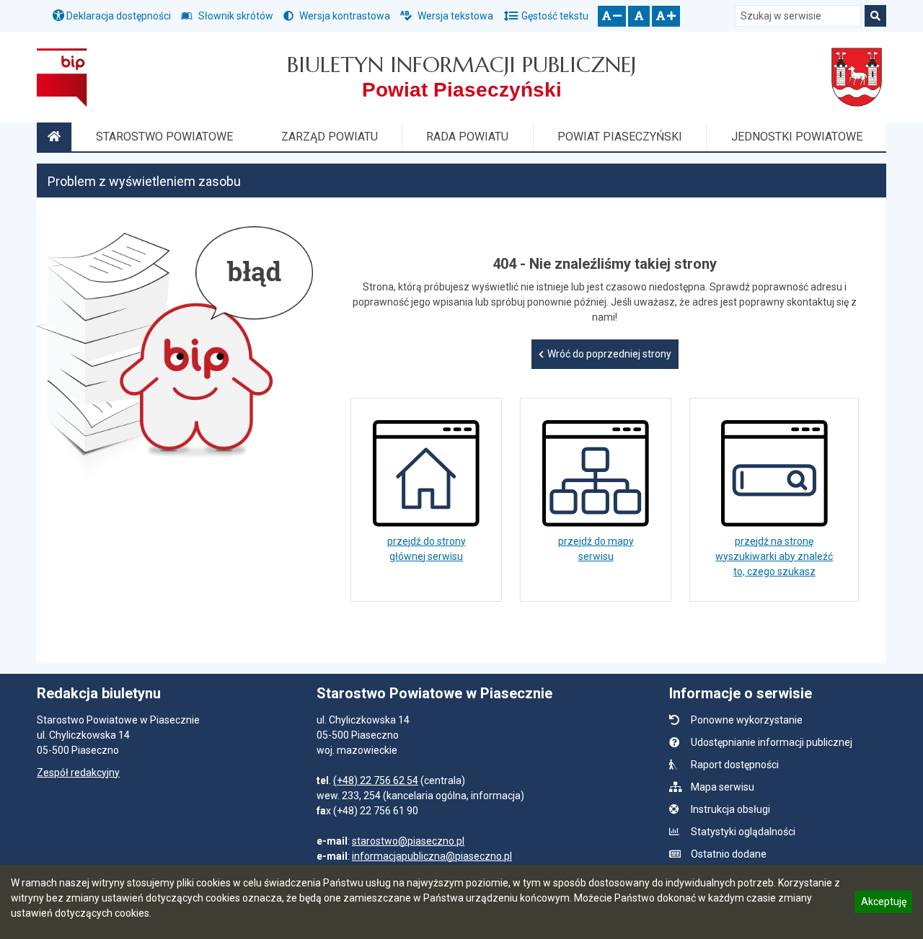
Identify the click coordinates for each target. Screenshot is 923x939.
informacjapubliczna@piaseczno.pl (432, 856)
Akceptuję (883, 904)
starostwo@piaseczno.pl (408, 841)
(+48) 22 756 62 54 (375, 780)
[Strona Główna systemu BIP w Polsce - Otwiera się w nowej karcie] (62, 77)
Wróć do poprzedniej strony (609, 354)
